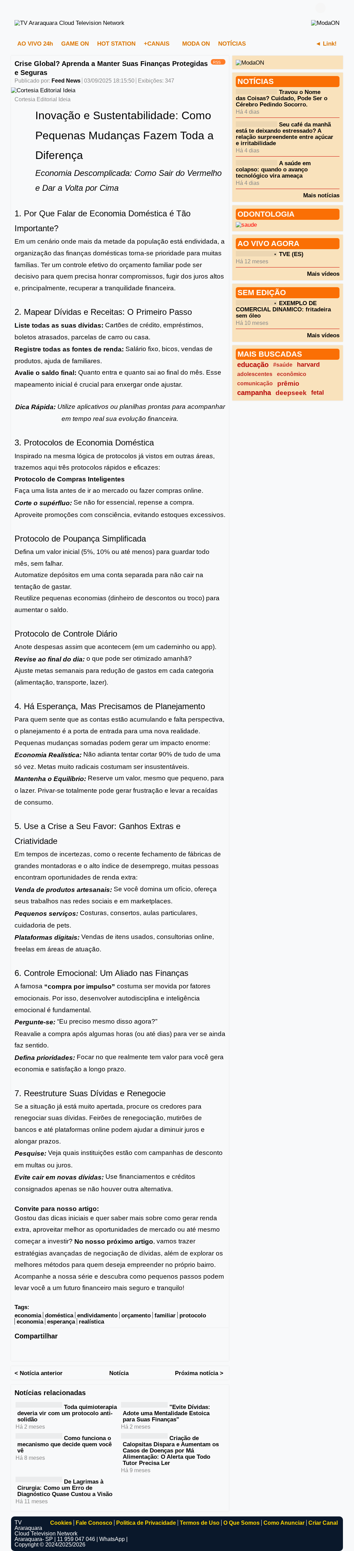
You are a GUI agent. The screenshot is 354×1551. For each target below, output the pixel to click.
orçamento (136, 1315)
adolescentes (254, 374)
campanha (254, 392)
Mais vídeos (323, 274)
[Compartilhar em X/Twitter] (33, 1350)
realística (91, 1321)
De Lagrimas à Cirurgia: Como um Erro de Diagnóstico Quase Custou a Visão (64, 1487)
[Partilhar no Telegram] (61, 1350)
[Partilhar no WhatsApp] (75, 1350)
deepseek (291, 392)
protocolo (192, 1315)
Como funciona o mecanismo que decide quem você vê (64, 1444)
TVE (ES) (291, 254)
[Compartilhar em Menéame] (144, 1350)
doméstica (59, 1315)
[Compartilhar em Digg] (130, 1350)
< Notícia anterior (39, 1373)
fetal (317, 392)
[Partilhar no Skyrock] (172, 1350)
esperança (61, 1321)
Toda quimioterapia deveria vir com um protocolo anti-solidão (67, 1413)
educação (253, 364)
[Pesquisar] (334, 8)
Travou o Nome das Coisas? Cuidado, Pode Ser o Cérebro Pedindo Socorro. (281, 98)
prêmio (288, 383)
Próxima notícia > (199, 1373)
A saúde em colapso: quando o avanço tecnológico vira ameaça (273, 169)
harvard (308, 364)
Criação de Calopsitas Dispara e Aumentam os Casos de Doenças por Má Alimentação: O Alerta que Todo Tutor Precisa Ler (171, 1450)
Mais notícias (321, 195)
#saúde (282, 364)
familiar (165, 1315)
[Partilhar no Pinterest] (102, 1350)
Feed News (66, 81)
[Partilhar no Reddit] (158, 1350)
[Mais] (261, 43)
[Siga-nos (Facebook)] (18, 7)
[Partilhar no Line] (89, 1350)
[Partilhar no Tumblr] (116, 1350)
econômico (291, 374)
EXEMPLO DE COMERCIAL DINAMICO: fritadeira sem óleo (283, 309)
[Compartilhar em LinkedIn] (47, 1350)
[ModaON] (325, 22)
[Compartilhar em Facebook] (20, 1350)
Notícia (119, 1373)
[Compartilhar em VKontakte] (185, 1350)
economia (28, 1315)
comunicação (255, 383)
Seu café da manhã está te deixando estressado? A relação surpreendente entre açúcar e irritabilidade (284, 134)
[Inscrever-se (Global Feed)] (28, 7)
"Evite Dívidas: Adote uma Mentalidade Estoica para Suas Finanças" (166, 1413)
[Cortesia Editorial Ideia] (43, 90)
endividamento (97, 1315)
